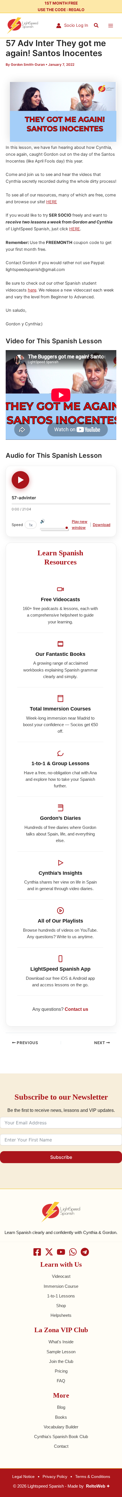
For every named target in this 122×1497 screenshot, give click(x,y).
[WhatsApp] (73, 1252)
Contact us (76, 1009)
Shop (61, 1305)
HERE (51, 201)
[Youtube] (61, 1252)
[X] (49, 1252)
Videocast (61, 1276)
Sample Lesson (61, 1352)
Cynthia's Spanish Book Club (61, 1436)
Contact (61, 1446)
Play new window (79, 524)
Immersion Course (61, 1286)
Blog (61, 1407)
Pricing (61, 1371)
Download (101, 524)
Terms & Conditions (92, 1476)
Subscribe (61, 1157)
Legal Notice (23, 1476)
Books (61, 1417)
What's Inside (61, 1342)
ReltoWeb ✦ (98, 1486)
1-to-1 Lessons (61, 1296)
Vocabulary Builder (61, 1427)
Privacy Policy (55, 1476)
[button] (96, 25)
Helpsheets (61, 1315)
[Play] (20, 480)
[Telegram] (85, 1252)
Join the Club (61, 1361)
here (32, 290)
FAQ (61, 1381)
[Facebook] (37, 1252)
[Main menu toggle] (110, 25)
